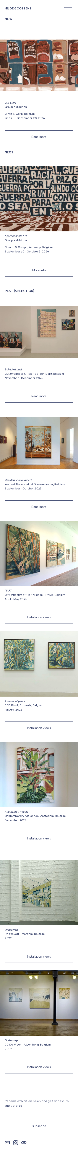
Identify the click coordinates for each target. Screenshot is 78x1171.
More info (39, 270)
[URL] (23, 1142)
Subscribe (39, 1126)
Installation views (39, 617)
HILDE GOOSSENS (18, 8)
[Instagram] (15, 1142)
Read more (39, 137)
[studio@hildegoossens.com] (7, 1142)
